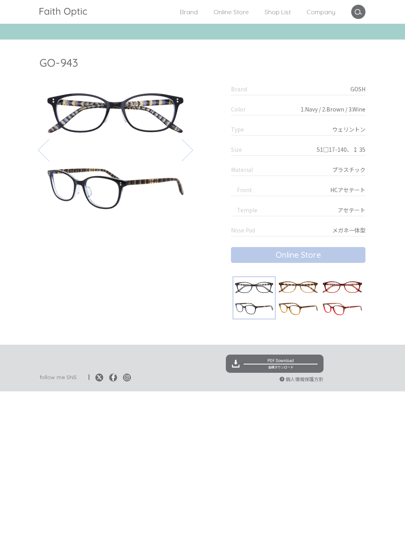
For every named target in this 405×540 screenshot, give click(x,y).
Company (321, 12)
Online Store (231, 12)
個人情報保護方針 (305, 379)
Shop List (278, 12)
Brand (189, 12)
